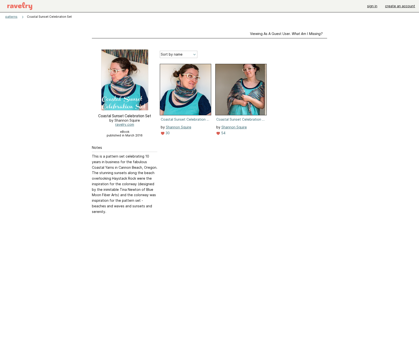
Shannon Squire (178, 127)
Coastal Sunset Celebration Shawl (240, 119)
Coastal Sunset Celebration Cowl (185, 119)
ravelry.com (124, 124)
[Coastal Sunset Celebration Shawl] (241, 89)
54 (223, 133)
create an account (400, 6)
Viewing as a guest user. (286, 34)
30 (167, 133)
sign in (372, 6)
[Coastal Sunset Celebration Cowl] (185, 89)
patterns (11, 16)
